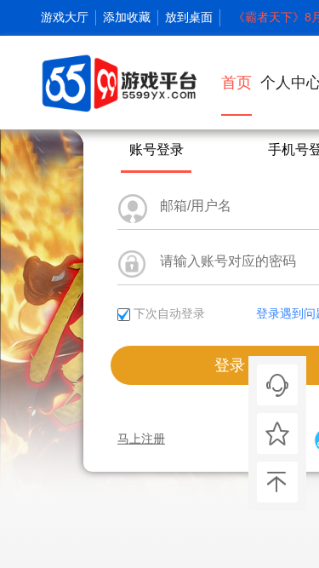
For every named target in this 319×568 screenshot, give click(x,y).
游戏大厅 (64, 17)
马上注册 (141, 438)
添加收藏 (127, 17)
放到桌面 (189, 17)
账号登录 (156, 149)
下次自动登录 (169, 313)
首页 (236, 82)
